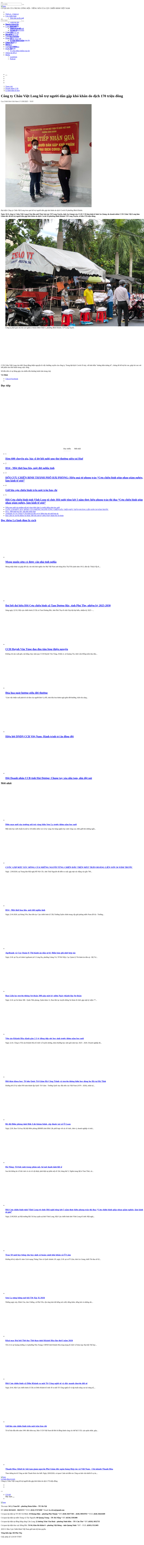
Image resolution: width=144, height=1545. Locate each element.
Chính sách (9, 32)
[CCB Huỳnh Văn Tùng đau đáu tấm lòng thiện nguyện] (22, 644)
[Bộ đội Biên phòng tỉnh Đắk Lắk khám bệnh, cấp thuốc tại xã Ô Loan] (22, 1120)
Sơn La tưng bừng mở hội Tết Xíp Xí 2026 (25, 1298)
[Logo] (3, 6)
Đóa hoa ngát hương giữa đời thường (26, 692)
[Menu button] (2, 2)
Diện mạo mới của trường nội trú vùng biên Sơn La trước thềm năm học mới (32, 507)
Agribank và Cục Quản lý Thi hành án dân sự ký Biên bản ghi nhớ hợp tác (32, 513)
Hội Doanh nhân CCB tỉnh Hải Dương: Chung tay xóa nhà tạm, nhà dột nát (48, 778)
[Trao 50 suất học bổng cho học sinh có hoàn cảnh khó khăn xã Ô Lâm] (22, 1251)
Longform (13, 57)
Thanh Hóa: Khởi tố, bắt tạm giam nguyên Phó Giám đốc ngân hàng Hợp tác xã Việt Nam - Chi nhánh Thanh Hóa (59, 1469)
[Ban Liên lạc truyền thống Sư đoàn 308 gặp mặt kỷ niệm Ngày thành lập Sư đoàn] (22, 991)
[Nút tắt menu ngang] (13, 1497)
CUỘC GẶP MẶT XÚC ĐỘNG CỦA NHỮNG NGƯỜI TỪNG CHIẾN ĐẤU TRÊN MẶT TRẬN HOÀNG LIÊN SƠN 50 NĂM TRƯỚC (56, 509)
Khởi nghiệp (14, 37)
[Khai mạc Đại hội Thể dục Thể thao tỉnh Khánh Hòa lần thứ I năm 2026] (22, 1336)
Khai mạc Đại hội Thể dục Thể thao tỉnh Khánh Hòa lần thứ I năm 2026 (39, 1340)
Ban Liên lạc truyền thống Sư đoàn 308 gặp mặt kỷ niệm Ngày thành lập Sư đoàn (34, 515)
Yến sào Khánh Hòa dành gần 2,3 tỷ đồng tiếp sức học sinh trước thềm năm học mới (44, 1038)
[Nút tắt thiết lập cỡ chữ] (6, 75)
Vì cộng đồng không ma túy (20, 51)
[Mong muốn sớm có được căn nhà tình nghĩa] (22, 557)
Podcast (12, 48)
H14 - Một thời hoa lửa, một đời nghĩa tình (29, 468)
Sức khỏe (8, 45)
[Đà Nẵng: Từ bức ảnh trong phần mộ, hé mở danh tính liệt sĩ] (22, 1162)
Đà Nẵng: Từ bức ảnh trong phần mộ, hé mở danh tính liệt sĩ (33, 1167)
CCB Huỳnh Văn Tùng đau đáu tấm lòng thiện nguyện (36, 649)
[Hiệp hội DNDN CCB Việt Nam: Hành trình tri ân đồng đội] (22, 732)
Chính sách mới (15, 39)
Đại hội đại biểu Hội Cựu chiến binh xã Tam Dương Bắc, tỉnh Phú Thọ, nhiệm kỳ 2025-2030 (58, 605)
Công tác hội (14, 22)
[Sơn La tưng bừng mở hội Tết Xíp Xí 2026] (22, 1293)
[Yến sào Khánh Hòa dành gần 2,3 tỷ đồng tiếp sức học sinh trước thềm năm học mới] (22, 1034)
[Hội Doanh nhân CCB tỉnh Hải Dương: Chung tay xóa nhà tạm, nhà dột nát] (22, 773)
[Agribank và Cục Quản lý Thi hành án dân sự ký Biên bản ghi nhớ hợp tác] (22, 949)
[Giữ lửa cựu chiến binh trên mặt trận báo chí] (22, 1422)
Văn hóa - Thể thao (12, 47)
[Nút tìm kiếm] (23, 4)
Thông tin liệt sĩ (11, 53)
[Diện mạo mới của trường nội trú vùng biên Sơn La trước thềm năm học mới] (22, 820)
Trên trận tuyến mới (17, 18)
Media (7, 55)
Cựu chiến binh (10, 16)
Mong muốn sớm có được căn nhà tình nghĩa (30, 561)
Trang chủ (9, 86)
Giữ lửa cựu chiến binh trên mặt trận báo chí (31, 490)
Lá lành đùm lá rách (17, 30)
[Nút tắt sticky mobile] (2, 1491)
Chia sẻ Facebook (11, 379)
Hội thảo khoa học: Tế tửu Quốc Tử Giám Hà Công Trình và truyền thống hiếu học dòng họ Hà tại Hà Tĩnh (55, 1081)
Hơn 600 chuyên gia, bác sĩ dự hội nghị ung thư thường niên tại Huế (44, 458)
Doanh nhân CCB (11, 35)
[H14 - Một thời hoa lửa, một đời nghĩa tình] (22, 906)
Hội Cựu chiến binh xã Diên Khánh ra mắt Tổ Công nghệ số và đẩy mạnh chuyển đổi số (46, 1383)
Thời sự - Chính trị (12, 14)
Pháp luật (8, 49)
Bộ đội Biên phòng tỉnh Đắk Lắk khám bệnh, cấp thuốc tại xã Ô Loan (38, 1124)
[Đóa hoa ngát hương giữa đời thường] (22, 688)
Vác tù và (13, 31)
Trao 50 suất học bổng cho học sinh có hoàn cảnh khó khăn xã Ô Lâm (38, 1255)
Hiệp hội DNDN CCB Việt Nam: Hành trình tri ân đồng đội (39, 736)
